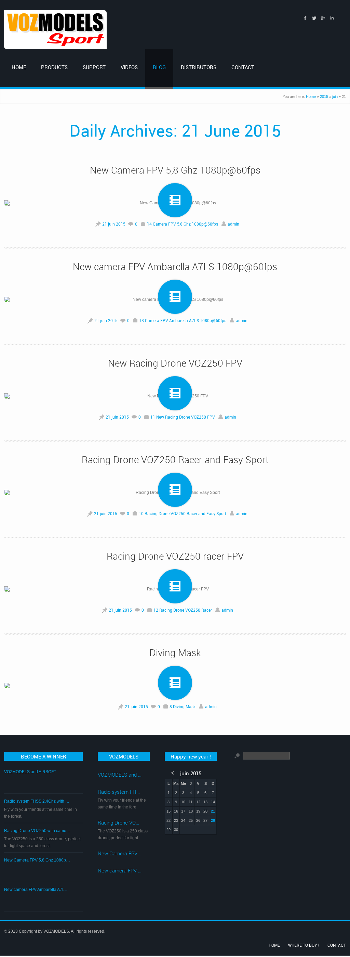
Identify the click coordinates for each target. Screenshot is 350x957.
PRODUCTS (54, 67)
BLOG (159, 67)
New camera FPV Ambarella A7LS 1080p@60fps (175, 266)
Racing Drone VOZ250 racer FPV (175, 556)
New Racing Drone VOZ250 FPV (175, 363)
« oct (173, 773)
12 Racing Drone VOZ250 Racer (182, 610)
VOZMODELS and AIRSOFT (30, 771)
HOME (19, 67)
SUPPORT (94, 67)
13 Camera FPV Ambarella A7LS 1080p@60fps (182, 320)
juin (335, 96)
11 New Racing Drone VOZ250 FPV (182, 417)
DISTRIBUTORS (198, 67)
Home (311, 96)
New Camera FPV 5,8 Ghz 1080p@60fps (175, 170)
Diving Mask (175, 652)
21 (213, 811)
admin (233, 224)
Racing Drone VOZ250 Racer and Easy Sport (175, 459)
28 (213, 820)
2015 (324, 96)
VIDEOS (129, 67)
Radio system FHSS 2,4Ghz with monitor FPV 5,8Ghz (37, 801)
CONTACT (242, 67)
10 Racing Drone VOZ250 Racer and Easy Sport (182, 513)
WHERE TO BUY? (303, 945)
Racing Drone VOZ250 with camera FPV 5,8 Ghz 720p (37, 830)
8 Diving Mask (183, 706)
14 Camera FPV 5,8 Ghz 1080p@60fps (182, 224)
